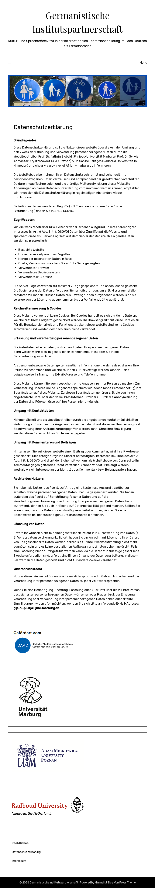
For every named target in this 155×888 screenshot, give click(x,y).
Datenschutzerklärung (26, 852)
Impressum (19, 861)
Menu (143, 62)
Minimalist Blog (104, 882)
